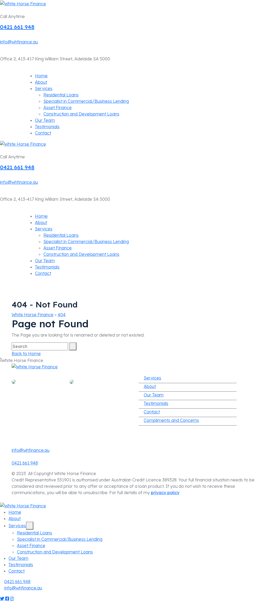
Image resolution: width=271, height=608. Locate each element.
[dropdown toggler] (29, 526)
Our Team (45, 120)
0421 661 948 (17, 27)
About (41, 82)
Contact (43, 133)
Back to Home (26, 353)
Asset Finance (57, 107)
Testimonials (47, 126)
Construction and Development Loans (81, 114)
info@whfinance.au (19, 41)
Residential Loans (61, 94)
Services (43, 88)
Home (41, 75)
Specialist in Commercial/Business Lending (86, 101)
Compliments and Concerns (171, 420)
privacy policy (165, 492)
